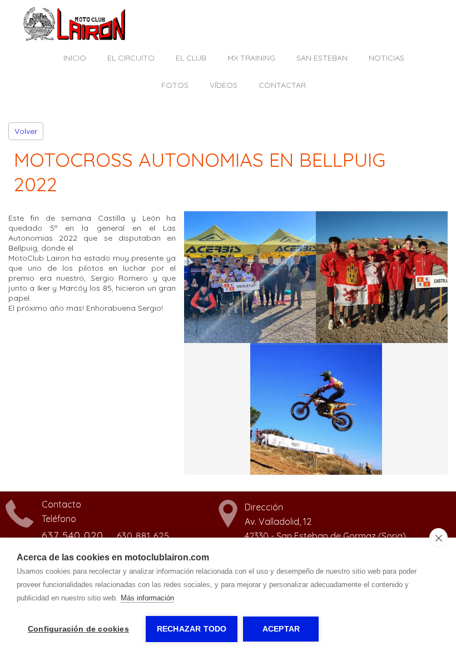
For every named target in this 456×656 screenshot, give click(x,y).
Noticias (386, 58)
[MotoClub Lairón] (74, 38)
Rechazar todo (192, 629)
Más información (147, 598)
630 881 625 (143, 535)
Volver (25, 131)
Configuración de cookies (78, 629)
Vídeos (223, 85)
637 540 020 (72, 535)
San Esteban (322, 58)
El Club (191, 58)
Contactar (282, 85)
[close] (438, 537)
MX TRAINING (251, 58)
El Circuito (131, 58)
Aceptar (281, 629)
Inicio (74, 58)
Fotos (175, 85)
